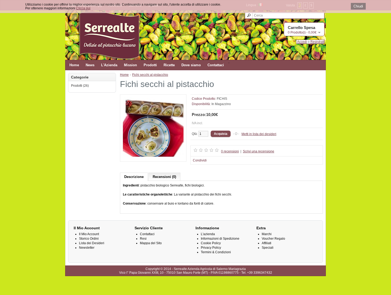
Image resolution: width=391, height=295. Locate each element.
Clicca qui (83, 8)
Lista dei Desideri (91, 243)
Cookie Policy (211, 243)
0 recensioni (230, 151)
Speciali (267, 248)
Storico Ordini (89, 238)
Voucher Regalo (273, 238)
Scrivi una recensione (258, 151)
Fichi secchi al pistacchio (150, 75)
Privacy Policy (211, 248)
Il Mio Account (89, 234)
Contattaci (215, 65)
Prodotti (150, 65)
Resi (143, 238)
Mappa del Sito (151, 243)
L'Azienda (109, 65)
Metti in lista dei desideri (259, 134)
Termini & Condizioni (216, 252)
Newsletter (86, 248)
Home (74, 65)
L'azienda (208, 234)
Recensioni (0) (164, 177)
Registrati (317, 42)
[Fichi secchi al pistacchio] (153, 157)
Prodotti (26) (80, 86)
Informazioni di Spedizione (220, 238)
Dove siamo (191, 65)
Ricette (169, 65)
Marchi (267, 234)
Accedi (302, 42)
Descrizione (134, 177)
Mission (130, 65)
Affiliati (266, 243)
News (90, 65)
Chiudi (358, 6)
